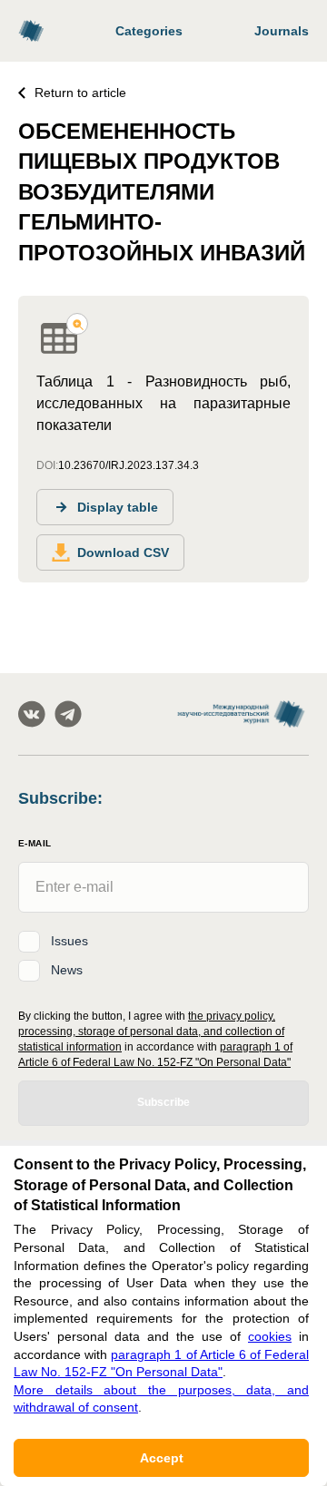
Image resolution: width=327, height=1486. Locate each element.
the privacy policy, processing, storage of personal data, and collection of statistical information (151, 1031)
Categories (149, 31)
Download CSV (123, 552)
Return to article (80, 92)
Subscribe (163, 1102)
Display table (117, 507)
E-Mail (34, 843)
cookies (270, 1336)
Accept (161, 1458)
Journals (281, 31)
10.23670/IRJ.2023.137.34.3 (128, 465)
